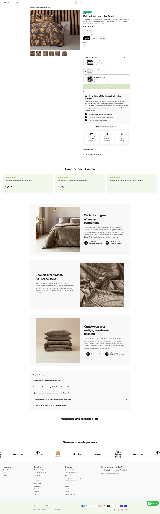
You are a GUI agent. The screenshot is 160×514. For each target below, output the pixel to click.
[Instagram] (122, 510)
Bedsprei (36, 489)
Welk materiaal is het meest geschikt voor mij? (47, 380)
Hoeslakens (37, 480)
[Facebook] (110, 510)
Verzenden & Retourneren (93, 154)
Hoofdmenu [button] (7, 467)
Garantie (67, 486)
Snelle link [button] (37, 467)
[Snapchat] (126, 510)
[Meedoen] (155, 473)
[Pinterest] (118, 510)
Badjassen (36, 491)
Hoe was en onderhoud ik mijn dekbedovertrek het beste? (51, 387)
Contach (5, 478)
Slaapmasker (37, 494)
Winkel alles (6, 470)
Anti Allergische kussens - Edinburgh (103, 69)
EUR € (46, 505)
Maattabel (67, 489)
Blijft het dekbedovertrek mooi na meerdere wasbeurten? (51, 393)
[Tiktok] (114, 510)
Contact (67, 491)
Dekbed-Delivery (38, 509)
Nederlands (37, 505)
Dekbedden (37, 475)
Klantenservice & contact (71, 472)
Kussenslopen (37, 483)
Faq (66, 483)
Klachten (67, 475)
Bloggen (5, 475)
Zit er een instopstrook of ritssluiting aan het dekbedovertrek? (52, 399)
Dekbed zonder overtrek (40, 472)
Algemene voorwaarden (71, 480)
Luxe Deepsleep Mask (99, 77)
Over (4, 472)
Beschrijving (89, 149)
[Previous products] (124, 57)
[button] (5, 2)
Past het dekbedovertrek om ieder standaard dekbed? (50, 405)
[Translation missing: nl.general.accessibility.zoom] (55, 30)
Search (47, 509)
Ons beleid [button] (68, 467)
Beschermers (37, 486)
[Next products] (128, 57)
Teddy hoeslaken (98, 60)
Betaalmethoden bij (70, 494)
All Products (33, 7)
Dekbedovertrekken (39, 470)
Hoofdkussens (38, 478)
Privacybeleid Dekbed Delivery (73, 478)
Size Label (89, 31)
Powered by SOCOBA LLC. (56, 509)
